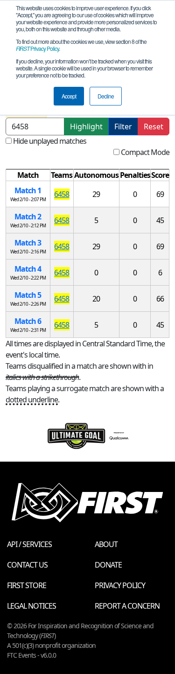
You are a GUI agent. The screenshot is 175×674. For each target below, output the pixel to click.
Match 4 (27, 269)
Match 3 (27, 243)
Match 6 (27, 321)
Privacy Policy (37, 48)
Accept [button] (69, 96)
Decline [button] (106, 96)
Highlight (86, 126)
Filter (123, 126)
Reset (153, 126)
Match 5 (27, 295)
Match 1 (27, 190)
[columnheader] (28, 175)
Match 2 (27, 216)
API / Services (29, 544)
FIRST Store (26, 585)
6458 (61, 194)
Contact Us (27, 565)
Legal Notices (31, 606)
